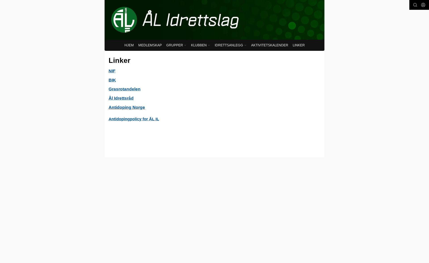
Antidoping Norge (127, 107)
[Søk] (415, 5)
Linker (299, 45)
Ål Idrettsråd (121, 98)
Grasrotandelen (125, 89)
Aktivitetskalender (269, 45)
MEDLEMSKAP (150, 45)
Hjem (129, 45)
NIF (112, 71)
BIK (112, 80)
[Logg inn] (423, 5)
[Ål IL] (214, 20)
